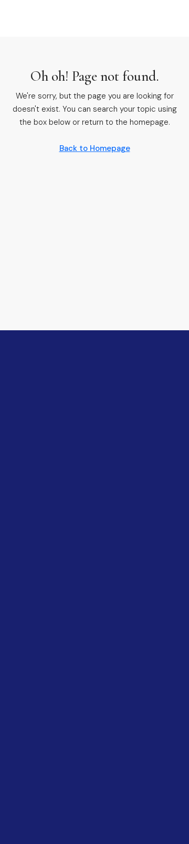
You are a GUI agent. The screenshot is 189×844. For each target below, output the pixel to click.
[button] (21, 18)
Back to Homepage (94, 148)
